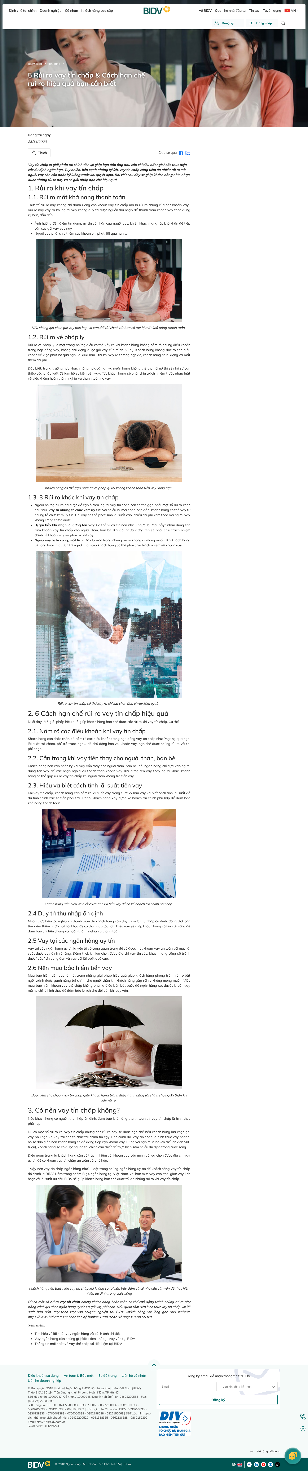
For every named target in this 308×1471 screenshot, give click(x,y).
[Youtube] (263, 1464)
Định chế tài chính (22, 10)
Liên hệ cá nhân (134, 1375)
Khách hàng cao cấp (97, 10)
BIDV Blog (35, 64)
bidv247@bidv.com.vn (50, 1422)
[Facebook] (249, 1464)
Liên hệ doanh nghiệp (44, 1380)
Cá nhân (71, 10)
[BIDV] (39, 1464)
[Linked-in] (256, 1464)
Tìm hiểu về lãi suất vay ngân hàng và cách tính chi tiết (77, 1333)
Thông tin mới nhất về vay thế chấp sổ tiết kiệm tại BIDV (78, 1344)
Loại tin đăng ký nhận (237, 1386)
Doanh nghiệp (51, 10)
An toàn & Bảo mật (78, 1375)
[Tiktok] (277, 1464)
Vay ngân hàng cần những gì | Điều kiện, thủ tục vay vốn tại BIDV (85, 1339)
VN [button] (293, 10)
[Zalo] (270, 1464)
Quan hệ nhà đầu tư (230, 10)
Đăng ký (228, 23)
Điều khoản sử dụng (43, 1375)
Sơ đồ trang (107, 1375)
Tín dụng (54, 64)
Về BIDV (205, 10)
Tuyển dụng (272, 10)
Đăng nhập (264, 23)
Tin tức (254, 10)
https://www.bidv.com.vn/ (47, 1317)
